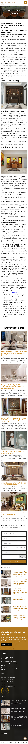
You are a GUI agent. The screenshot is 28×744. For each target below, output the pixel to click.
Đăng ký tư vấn (14, 561)
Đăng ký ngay (6, 644)
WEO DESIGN (15, 293)
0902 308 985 (4, 658)
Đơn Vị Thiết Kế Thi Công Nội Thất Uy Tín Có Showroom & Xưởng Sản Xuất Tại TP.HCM (19, 718)
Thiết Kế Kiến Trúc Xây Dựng (8, 686)
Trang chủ (11, 10)
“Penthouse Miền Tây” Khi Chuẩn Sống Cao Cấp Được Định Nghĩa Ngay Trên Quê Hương (18, 702)
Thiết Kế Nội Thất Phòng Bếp (8, 677)
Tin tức (18, 10)
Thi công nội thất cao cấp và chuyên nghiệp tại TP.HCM (20, 599)
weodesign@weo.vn (11, 661)
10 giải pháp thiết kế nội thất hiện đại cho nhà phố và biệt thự (20, 608)
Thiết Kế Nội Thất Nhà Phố (7, 682)
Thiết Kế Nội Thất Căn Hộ (7, 679)
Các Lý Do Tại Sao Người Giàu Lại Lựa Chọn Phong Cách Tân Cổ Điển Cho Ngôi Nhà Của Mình (18, 710)
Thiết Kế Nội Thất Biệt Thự (7, 684)
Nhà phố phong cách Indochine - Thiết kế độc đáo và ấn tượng (19, 617)
